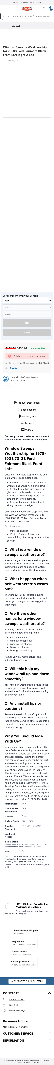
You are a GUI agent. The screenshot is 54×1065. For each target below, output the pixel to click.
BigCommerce (45, 1060)
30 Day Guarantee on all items (24, 944)
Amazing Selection (20, 961)
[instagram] (15, 1049)
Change (13, 368)
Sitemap (36, 1062)
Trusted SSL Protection (21, 955)
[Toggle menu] (11, 9)
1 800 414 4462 (18, 380)
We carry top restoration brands (23, 965)
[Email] (10, 387)
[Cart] (50, 8)
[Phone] (45, 9)
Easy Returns (18, 941)
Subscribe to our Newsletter (27, 981)
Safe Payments (19, 951)
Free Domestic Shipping (26, 930)
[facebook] (5, 387)
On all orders (19, 934)
